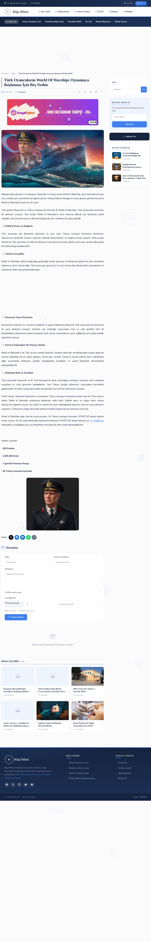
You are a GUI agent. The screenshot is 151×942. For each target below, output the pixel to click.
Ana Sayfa (45, 12)
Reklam (129, 12)
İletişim (114, 12)
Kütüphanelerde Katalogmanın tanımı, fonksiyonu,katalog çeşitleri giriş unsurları (134, 165)
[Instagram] (19, 784)
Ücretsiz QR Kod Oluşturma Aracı (82, 778)
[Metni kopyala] (85, 92)
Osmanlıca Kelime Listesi (54, 22)
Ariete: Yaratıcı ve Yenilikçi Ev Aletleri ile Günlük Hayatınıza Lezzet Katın (16, 724)
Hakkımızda (63, 12)
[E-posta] (31, 784)
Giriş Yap (129, 3)
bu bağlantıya (97, 420)
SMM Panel (20, 774)
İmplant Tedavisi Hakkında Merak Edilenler (49, 724)
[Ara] (144, 89)
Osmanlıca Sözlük (74, 22)
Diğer (13, 73)
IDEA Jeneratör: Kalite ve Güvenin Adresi (84, 690)
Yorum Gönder (17, 617)
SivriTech (143, 797)
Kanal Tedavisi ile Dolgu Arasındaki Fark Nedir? (83, 724)
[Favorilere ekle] (101, 92)
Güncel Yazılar (83, 12)
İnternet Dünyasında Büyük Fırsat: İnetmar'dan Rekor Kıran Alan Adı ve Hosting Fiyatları (52, 690)
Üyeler (101, 12)
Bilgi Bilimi (21, 759)
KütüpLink (122, 763)
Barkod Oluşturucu (103, 22)
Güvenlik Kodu (10, 598)
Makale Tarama (121, 22)
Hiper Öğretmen (124, 773)
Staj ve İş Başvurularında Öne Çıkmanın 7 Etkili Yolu (134, 177)
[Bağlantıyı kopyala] (34, 537)
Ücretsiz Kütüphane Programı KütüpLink (131, 154)
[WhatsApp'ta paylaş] (28, 537)
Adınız (7, 557)
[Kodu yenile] (27, 604)
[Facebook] (6, 784)
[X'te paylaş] (11, 537)
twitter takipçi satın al (35, 774)
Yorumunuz (9, 569)
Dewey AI (122, 778)
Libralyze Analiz (125, 768)
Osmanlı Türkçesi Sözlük (79, 773)
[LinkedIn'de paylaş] (22, 537)
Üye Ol (142, 3)
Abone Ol (129, 124)
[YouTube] (25, 784)
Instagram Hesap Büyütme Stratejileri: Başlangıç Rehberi (16, 690)
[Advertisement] (75, 45)
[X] (13, 784)
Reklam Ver (131, 136)
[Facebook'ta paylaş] (16, 537)
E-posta (61, 557)
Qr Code (88, 22)
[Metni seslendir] (90, 92)
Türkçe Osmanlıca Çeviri (31, 22)
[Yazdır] (96, 92)
